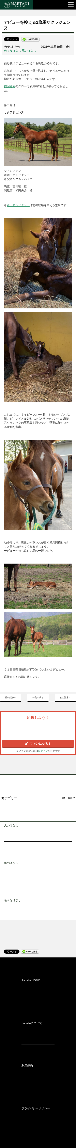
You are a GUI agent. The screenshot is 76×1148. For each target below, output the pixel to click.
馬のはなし (29, 50)
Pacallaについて (31, 1023)
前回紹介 (9, 86)
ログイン (43, 750)
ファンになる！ (40, 743)
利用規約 (27, 1065)
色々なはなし (12, 50)
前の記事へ (10, 697)
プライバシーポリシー (35, 1108)
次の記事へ (65, 697)
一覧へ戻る (38, 697)
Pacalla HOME (30, 980)
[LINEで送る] (30, 39)
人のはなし (11, 825)
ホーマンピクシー (18, 205)
